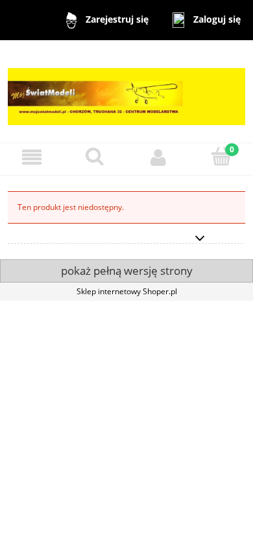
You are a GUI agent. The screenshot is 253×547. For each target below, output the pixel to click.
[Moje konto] (158, 157)
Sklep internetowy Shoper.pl (127, 291)
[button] (32, 157)
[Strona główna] (126, 90)
